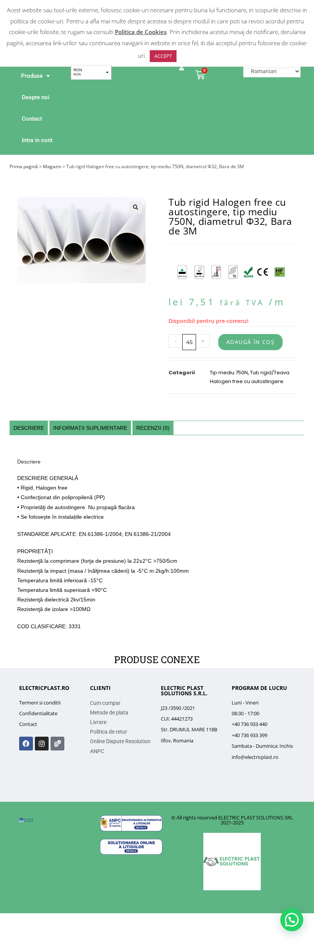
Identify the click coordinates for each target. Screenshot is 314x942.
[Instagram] (42, 743)
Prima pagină (24, 166)
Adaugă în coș (250, 342)
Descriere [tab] (28, 428)
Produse (32, 75)
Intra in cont (37, 140)
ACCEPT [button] (163, 55)
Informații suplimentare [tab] (90, 428)
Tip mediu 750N (229, 372)
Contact (32, 118)
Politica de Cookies (141, 32)
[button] (135, 207)
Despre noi (35, 97)
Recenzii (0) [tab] (153, 428)
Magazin (52, 166)
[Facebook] (26, 743)
